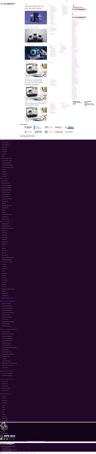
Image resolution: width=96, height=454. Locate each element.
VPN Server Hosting (52, 23)
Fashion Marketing (52, 51)
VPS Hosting (52, 15)
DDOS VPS (51, 18)
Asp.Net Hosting (74, 44)
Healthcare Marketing (53, 48)
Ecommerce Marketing (53, 50)
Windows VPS (74, 29)
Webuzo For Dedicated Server (76, 91)
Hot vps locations (6, 262)
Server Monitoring (65, 105)
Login (66, 0)
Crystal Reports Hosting (75, 43)
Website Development (51, 79)
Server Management (63, 103)
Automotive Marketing (53, 54)
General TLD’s (74, 54)
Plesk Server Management (75, 97)
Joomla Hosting (65, 12)
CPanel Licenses (52, 103)
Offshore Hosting (52, 12)
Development (73, 78)
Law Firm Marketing (53, 53)
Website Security (50, 110)
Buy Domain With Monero (53, 28)
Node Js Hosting (74, 41)
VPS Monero (52, 19)
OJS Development (53, 81)
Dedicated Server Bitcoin (53, 17)
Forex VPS (51, 20)
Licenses (49, 102)
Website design (74, 76)
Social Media (73, 57)
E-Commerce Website (75, 81)
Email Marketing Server (53, 24)
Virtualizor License (52, 106)
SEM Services (62, 50)
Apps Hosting (73, 38)
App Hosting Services (74, 39)
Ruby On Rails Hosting (75, 42)
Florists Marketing (74, 61)
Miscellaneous (5, 393)
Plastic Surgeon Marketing (53, 56)
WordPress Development (54, 80)
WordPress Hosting (65, 7)
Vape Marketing (52, 49)
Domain (27, 25)
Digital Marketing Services (9, 329)
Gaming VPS (52, 21)
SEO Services (73, 68)
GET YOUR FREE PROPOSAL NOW (24, 137)
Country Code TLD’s (52, 33)
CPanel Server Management (66, 106)
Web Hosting (4, 178)
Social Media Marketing (53, 45)
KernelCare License (52, 107)
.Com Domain (52, 34)
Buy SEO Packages (63, 46)
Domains (73, 53)
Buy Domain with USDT (75, 51)
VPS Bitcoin (51, 16)
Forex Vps (73, 33)
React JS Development (75, 84)
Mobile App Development (75, 83)
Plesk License (52, 104)
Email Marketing (74, 74)
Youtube (51, 46)
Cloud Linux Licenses (53, 105)
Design (26, 60)
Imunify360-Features (53, 113)
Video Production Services (75, 77)
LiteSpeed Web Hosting (53, 9)
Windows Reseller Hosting (53, 10)
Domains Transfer (74, 52)
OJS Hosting (64, 10)
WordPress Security (52, 112)
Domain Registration (74, 49)
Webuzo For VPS (52, 108)
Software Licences (6, 379)
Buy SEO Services (63, 45)
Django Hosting (65, 13)
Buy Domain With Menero (75, 50)
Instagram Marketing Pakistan (76, 66)
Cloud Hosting (52, 22)
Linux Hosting (74, 21)
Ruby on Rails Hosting (65, 9)
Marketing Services (74, 59)
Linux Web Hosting (52, 7)
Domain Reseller (52, 30)
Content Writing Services (75, 70)
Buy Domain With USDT (53, 29)
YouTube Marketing (74, 58)
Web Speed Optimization (52, 82)
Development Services (7, 301)
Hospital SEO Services (64, 48)
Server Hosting (74, 27)
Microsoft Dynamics (63, 102)
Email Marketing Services (64, 52)
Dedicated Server (52, 14)
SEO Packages (74, 71)
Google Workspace (63, 107)
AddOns (27, 101)
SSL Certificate (52, 111)
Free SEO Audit (63, 47)
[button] (40, 453)
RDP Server (73, 35)
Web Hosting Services (53, 6)
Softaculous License (74, 88)
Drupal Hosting (64, 14)
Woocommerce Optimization (75, 82)
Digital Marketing (28, 43)
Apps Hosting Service (65, 6)
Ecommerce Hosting (74, 46)
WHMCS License (52, 109)
